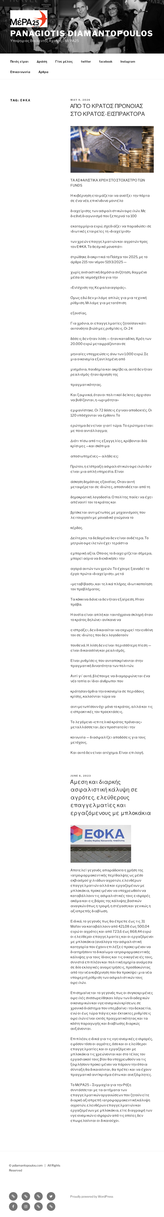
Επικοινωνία (20, 72)
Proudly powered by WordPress (91, 1196)
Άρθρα (43, 72)
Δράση (42, 61)
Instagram (127, 61)
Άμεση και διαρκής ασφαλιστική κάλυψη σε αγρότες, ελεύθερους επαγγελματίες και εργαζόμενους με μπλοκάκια (110, 797)
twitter (86, 61)
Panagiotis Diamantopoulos (81, 33)
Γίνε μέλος (64, 61)
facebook (105, 61)
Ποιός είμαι (19, 61)
